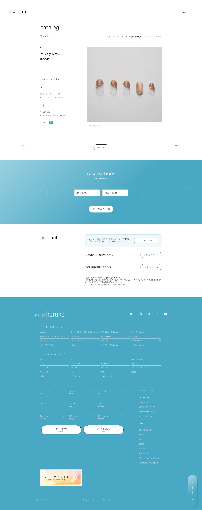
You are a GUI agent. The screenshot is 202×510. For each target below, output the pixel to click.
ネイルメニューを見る (50, 79)
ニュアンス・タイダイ (49, 97)
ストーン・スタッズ (48, 94)
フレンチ (63, 97)
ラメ (60, 94)
